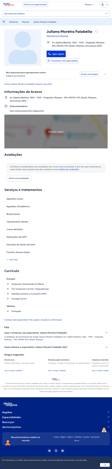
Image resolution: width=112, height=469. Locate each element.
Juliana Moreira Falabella (44, 22)
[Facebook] (49, 451)
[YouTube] (62, 451)
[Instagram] (56, 451)
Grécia (56, 437)
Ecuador (86, 437)
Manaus (25, 22)
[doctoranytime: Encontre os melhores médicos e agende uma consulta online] (3, 21)
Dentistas (13, 22)
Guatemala (95, 437)
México (70, 437)
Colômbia (78, 437)
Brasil (76, 440)
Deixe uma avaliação (19, 178)
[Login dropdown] (104, 4)
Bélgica (63, 437)
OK (105, 465)
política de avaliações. (69, 169)
